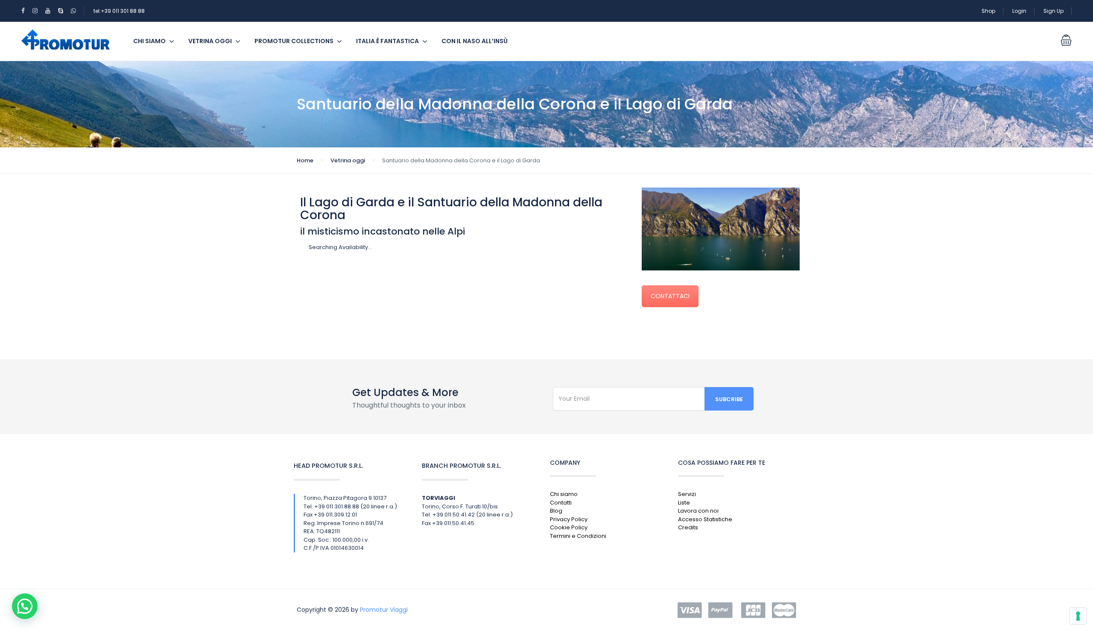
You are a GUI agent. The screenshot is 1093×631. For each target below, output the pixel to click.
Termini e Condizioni (578, 536)
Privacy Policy (568, 519)
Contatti (561, 503)
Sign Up (1053, 11)
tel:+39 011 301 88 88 (119, 11)
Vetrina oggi (210, 41)
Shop (988, 11)
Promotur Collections (293, 41)
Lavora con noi (698, 511)
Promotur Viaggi (384, 609)
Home (305, 160)
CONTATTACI (670, 296)
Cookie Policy (568, 527)
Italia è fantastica (387, 41)
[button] (25, 606)
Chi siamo (149, 41)
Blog (556, 511)
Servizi (687, 494)
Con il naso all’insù (474, 41)
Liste (684, 503)
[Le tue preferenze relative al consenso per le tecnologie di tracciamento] (1078, 616)
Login (1019, 11)
